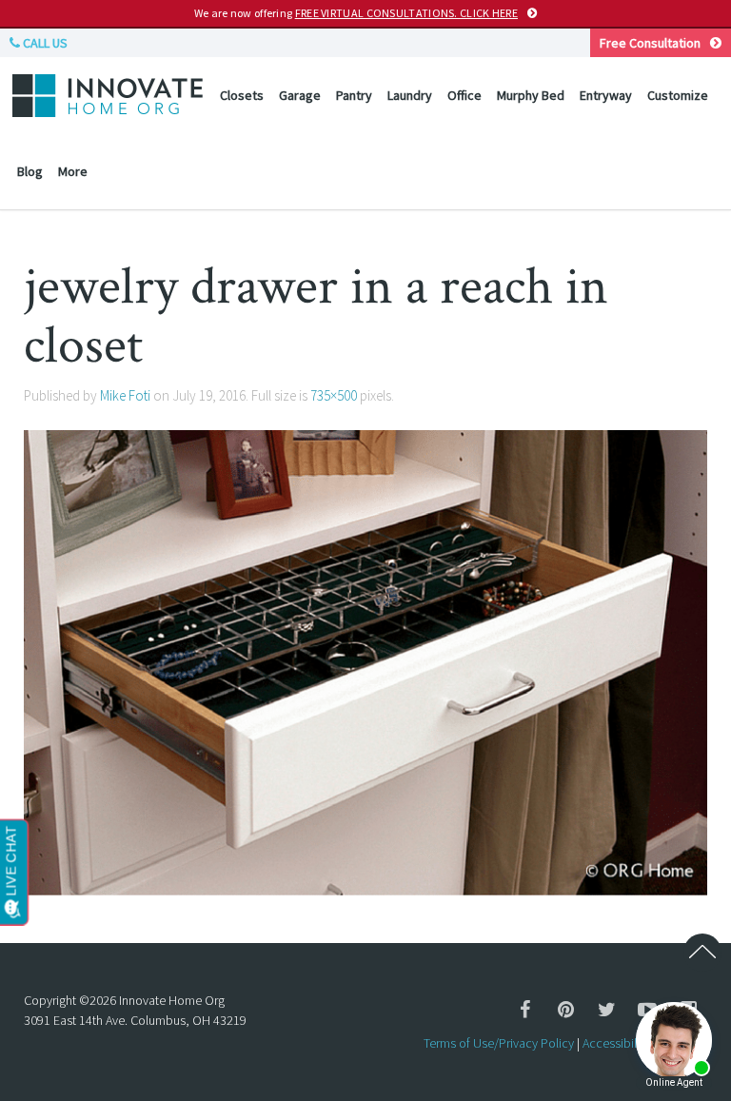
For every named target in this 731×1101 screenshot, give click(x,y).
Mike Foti (125, 395)
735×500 (333, 395)
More (73, 171)
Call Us (44, 42)
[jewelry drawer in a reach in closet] (365, 660)
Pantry (354, 95)
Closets (242, 95)
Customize (677, 95)
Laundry (409, 95)
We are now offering (356, 13)
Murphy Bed (530, 95)
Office (464, 95)
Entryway (606, 95)
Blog (30, 171)
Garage (300, 95)
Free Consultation (650, 42)
